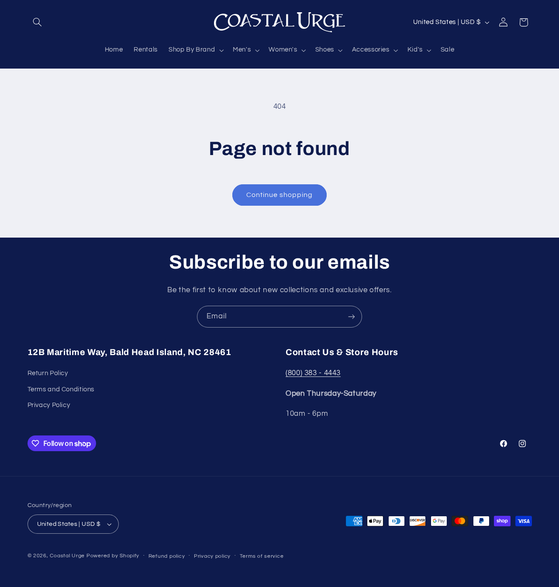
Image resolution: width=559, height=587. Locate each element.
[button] (38, 22)
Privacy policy (212, 556)
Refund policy (166, 556)
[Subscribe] (352, 316)
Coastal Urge (67, 555)
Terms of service (262, 556)
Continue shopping (279, 194)
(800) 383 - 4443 (313, 373)
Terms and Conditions (61, 389)
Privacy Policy (49, 405)
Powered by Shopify (112, 555)
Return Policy (48, 373)
